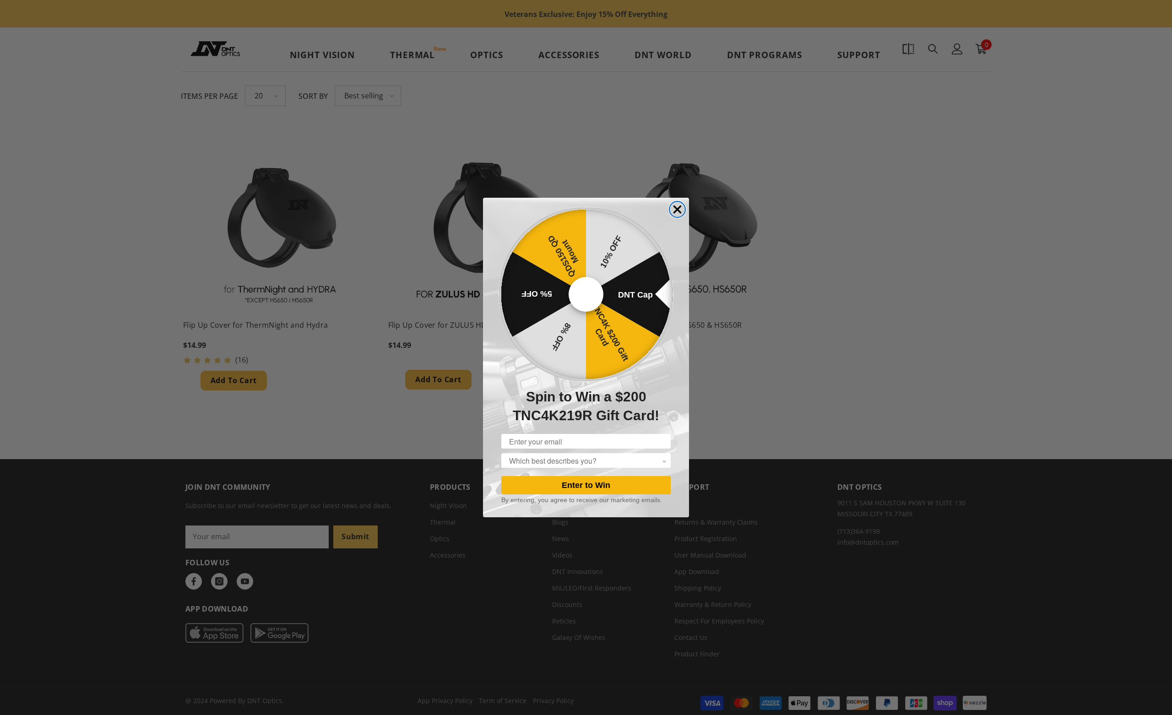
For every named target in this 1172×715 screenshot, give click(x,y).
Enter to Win (586, 485)
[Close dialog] (677, 209)
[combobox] (585, 460)
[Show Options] (664, 460)
